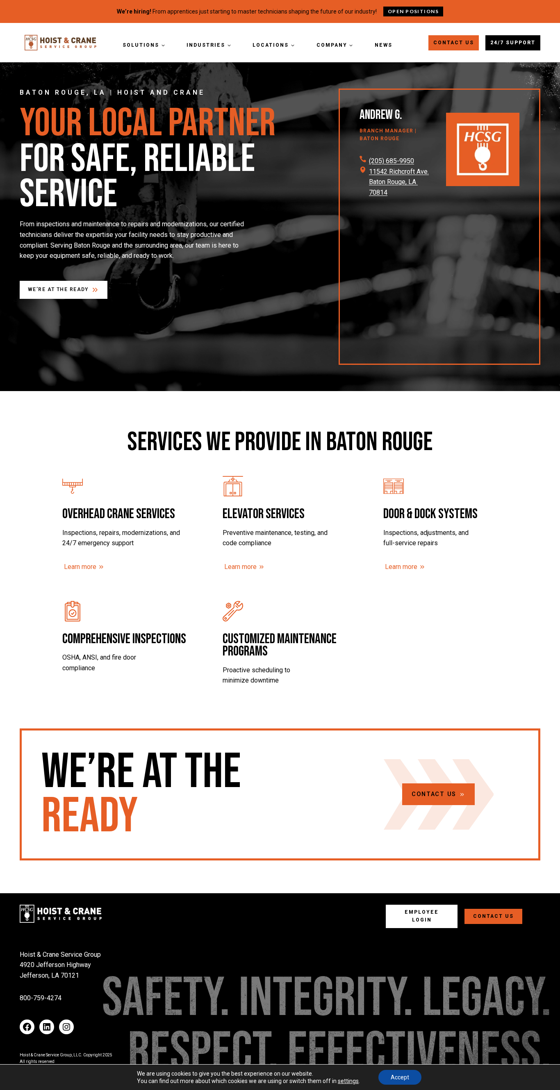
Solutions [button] (141, 45)
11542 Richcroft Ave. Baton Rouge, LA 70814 (399, 182)
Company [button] (331, 45)
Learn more (80, 567)
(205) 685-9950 (391, 161)
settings (348, 1081)
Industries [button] (206, 45)
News (383, 45)
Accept (400, 1077)
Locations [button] (271, 45)
